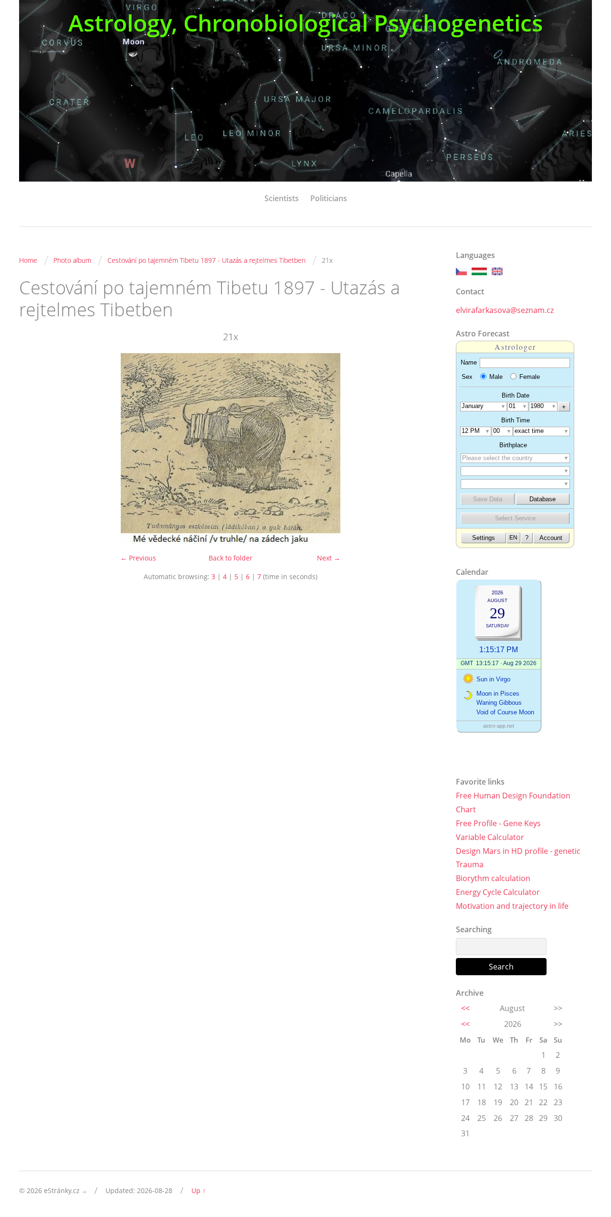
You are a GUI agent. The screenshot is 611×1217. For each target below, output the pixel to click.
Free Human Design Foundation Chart (513, 802)
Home (28, 260)
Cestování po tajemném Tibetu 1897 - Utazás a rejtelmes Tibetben (206, 260)
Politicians (328, 198)
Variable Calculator (490, 837)
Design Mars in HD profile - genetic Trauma (518, 858)
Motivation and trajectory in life (512, 906)
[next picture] (426, 448)
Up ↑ (198, 1190)
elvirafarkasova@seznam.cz (505, 310)
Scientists (281, 198)
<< (465, 1008)
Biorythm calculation (493, 878)
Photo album (72, 260)
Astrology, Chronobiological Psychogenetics (305, 22)
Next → (328, 557)
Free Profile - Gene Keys (498, 823)
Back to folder (231, 557)
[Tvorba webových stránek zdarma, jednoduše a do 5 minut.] (85, 1191)
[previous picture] (34, 448)
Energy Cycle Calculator (498, 892)
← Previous (138, 557)
